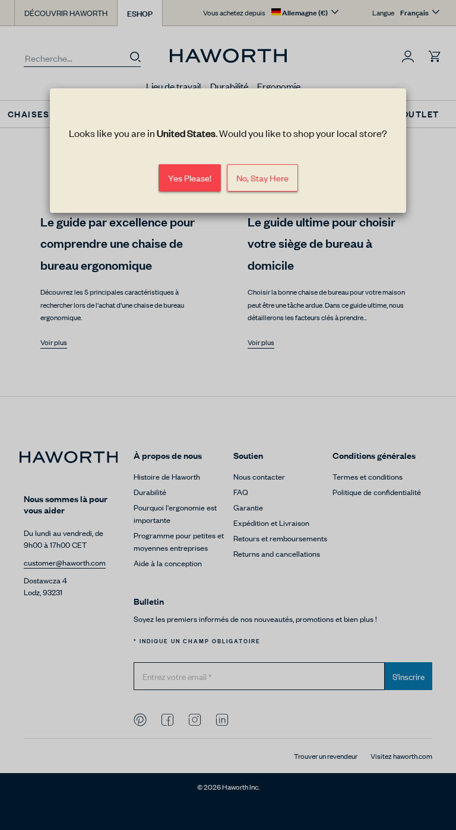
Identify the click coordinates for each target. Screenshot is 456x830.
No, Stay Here (262, 177)
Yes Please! (189, 177)
